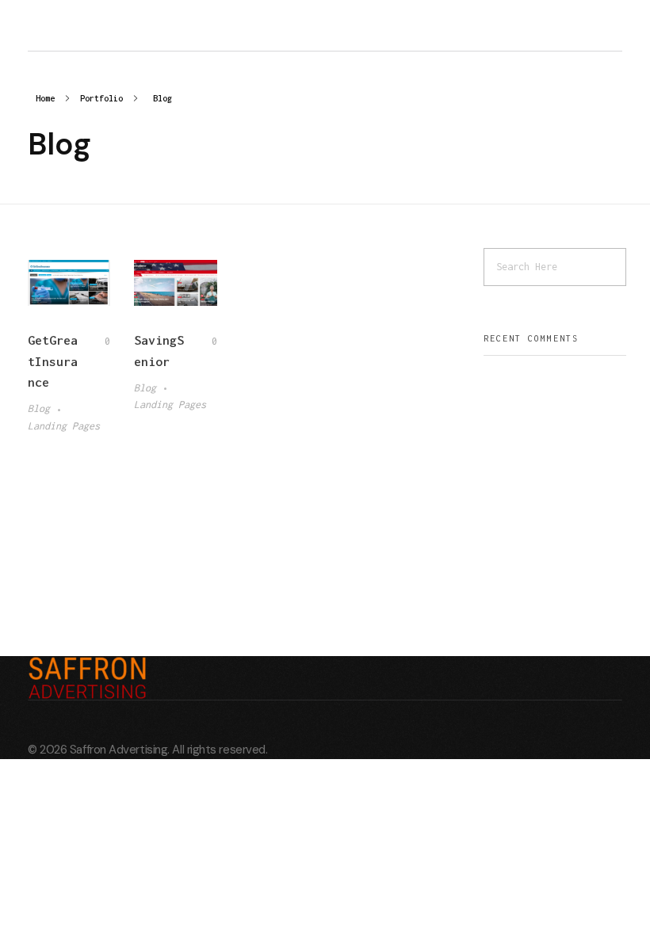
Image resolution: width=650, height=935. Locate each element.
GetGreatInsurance (53, 361)
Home (45, 98)
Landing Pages (64, 426)
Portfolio (101, 98)
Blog (39, 408)
